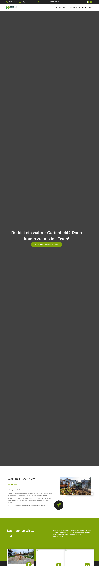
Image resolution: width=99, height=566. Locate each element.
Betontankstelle (75, 7)
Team (84, 7)
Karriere (90, 7)
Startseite (57, 7)
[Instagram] (91, 2)
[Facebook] (87, 2)
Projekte (65, 7)
